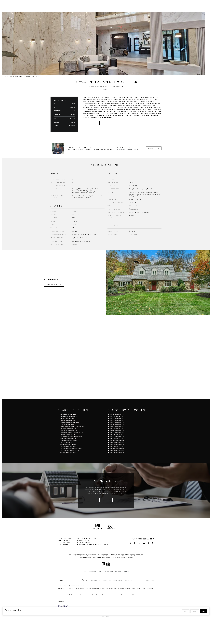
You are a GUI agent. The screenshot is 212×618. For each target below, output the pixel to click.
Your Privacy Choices (106, 616)
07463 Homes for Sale (117, 420)
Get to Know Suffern (53, 284)
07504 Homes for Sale (117, 448)
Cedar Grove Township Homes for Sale (72, 426)
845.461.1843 (121, 149)
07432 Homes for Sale (117, 426)
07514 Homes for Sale (116, 446)
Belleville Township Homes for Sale (71, 436)
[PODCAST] (152, 543)
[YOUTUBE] (144, 543)
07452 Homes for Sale (117, 432)
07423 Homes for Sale (117, 418)
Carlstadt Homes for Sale (68, 428)
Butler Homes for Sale (67, 424)
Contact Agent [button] (153, 148)
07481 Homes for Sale (116, 428)
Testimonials (118, 571)
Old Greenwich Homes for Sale (69, 450)
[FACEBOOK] (130, 543)
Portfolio (100, 571)
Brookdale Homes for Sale (68, 430)
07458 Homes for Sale (117, 414)
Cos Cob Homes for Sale (67, 442)
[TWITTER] (139, 543)
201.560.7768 (62, 542)
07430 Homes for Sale (117, 430)
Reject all (185, 611)
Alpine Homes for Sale (67, 418)
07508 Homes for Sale (117, 440)
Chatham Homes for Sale (68, 446)
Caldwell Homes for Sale (67, 434)
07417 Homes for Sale (116, 434)
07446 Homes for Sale (117, 422)
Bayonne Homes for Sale (68, 444)
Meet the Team (92, 571)
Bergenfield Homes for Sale (69, 416)
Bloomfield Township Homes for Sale (71, 432)
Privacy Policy (150, 580)
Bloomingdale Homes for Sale (69, 422)
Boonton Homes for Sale (68, 438)
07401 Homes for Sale (116, 416)
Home (84, 571)
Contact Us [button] (106, 500)
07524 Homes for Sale (117, 444)
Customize (195, 611)
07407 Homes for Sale (117, 452)
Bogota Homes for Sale (67, 420)
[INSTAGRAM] (148, 543)
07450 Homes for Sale (117, 424)
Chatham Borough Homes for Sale (71, 448)
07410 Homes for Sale (116, 438)
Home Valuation (109, 571)
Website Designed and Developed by (111, 580)
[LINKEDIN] (135, 543)
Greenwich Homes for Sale (68, 440)
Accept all (203, 611)
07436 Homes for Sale (117, 442)
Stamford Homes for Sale (68, 452)
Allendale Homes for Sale (68, 414)
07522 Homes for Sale (117, 450)
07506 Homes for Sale (117, 436)
